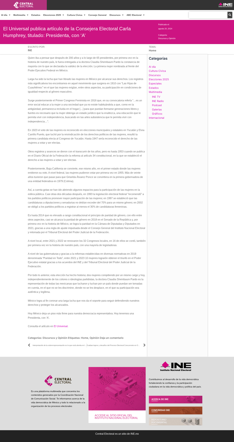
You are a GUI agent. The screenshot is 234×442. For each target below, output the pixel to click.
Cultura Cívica (74, 15)
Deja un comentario (112, 337)
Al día (4, 15)
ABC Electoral (134, 15)
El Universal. (61, 326)
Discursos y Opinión (167, 38)
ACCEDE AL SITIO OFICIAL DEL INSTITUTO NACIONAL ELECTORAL (116, 416)
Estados (35, 15)
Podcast (157, 105)
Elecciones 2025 (52, 15)
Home (84, 337)
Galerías (157, 109)
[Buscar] (229, 15)
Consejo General (97, 15)
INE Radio (158, 101)
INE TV (156, 96)
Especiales (155, 83)
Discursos (115, 15)
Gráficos (157, 113)
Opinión (94, 337)
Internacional (156, 117)
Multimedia (19, 15)
